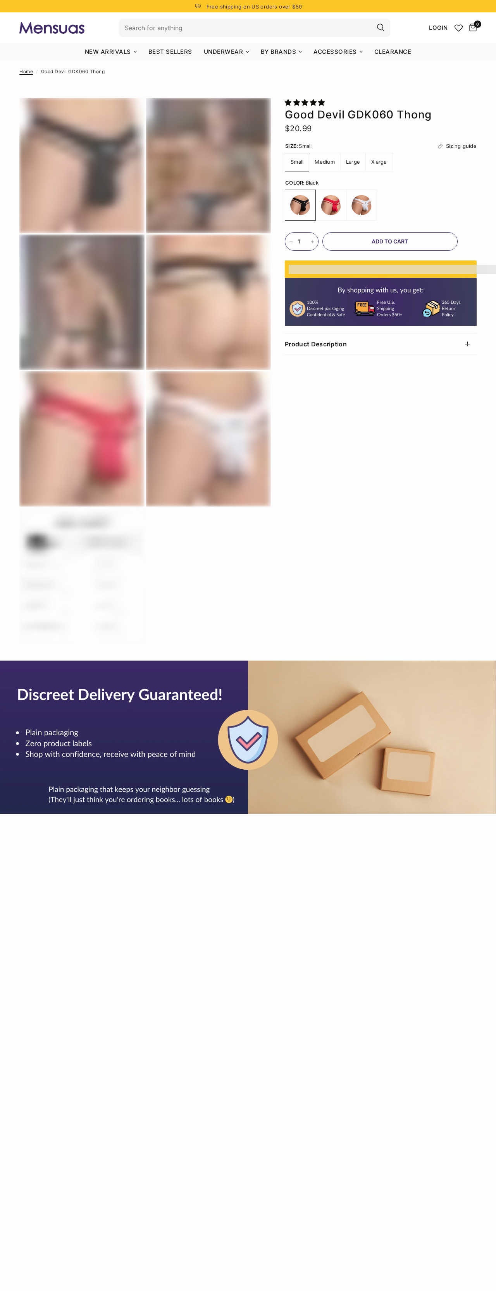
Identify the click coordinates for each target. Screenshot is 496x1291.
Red (330, 205)
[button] (306, 102)
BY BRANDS (278, 51)
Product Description (316, 344)
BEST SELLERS (170, 51)
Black (300, 205)
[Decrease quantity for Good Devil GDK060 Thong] (291, 242)
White (361, 205)
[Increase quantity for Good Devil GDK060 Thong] (312, 242)
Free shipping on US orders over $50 (254, 6)
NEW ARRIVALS (108, 51)
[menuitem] (111, 51)
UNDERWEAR (223, 51)
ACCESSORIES (335, 51)
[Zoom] (128, 114)
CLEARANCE (393, 51)
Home (26, 71)
